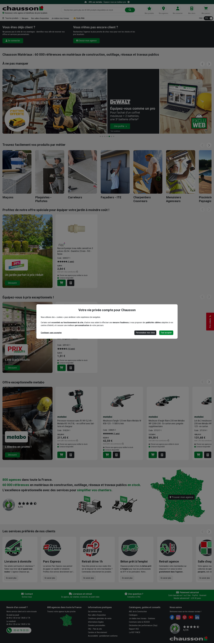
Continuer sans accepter (51, 332)
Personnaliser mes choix (145, 332)
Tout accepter (166, 332)
